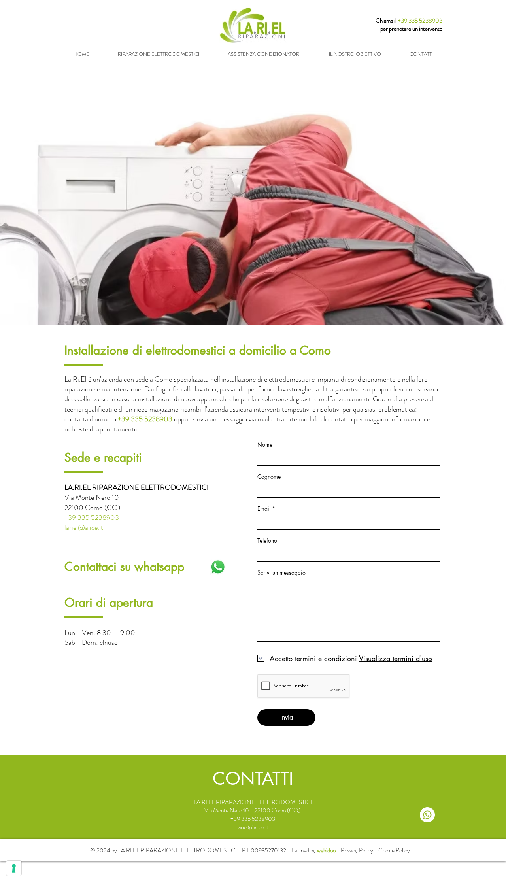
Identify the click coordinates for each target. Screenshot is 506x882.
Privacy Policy (357, 850)
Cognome (269, 477)
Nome (264, 445)
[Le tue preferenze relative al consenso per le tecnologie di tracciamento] (13, 868)
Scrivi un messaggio (281, 573)
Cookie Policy (394, 850)
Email (263, 509)
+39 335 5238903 (420, 20)
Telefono (267, 541)
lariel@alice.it (83, 527)
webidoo (326, 850)
